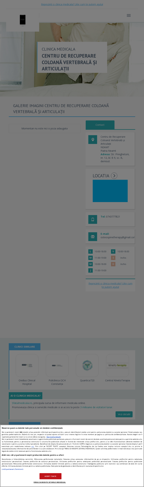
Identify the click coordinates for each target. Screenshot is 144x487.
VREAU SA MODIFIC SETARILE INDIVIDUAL (50, 482)
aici (32, 446)
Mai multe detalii (54, 437)
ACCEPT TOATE (50, 476)
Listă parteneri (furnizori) (12, 469)
